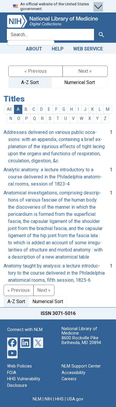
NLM (37, 399)
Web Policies (19, 366)
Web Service (88, 49)
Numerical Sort (79, 82)
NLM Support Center (81, 366)
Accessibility (73, 372)
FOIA (11, 372)
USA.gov (75, 399)
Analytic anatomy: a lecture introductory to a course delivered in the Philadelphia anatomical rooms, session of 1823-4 (53, 177)
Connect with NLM (25, 329)
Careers (69, 378)
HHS (59, 399)
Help (58, 49)
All (9, 109)
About (34, 49)
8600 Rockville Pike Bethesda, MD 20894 (81, 340)
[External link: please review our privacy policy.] (12, 342)
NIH (48, 399)
